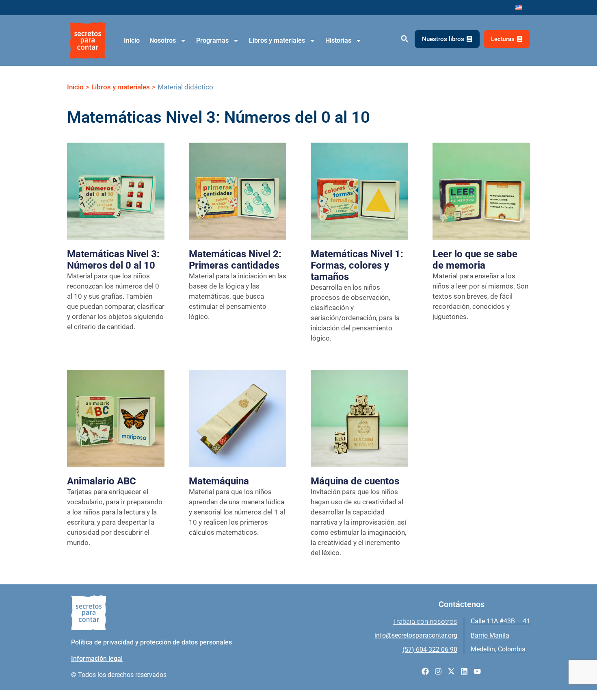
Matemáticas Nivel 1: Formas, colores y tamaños (357, 265)
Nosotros (162, 40)
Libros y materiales (277, 40)
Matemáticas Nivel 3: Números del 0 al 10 (113, 259)
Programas (212, 40)
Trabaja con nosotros (425, 621)
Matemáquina (219, 481)
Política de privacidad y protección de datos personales (151, 642)
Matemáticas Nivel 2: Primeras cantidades (235, 259)
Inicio (132, 40)
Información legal (97, 658)
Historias (338, 40)
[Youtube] (477, 671)
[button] (404, 39)
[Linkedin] (464, 671)
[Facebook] (425, 671)
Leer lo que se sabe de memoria (475, 259)
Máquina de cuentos (355, 481)
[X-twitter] (451, 671)
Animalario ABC (101, 481)
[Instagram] (438, 671)
